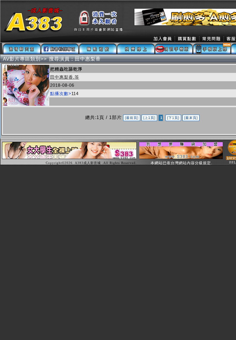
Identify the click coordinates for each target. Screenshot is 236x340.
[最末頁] (191, 118)
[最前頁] (131, 118)
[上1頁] (149, 118)
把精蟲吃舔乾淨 (66, 69)
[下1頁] (173, 118)
